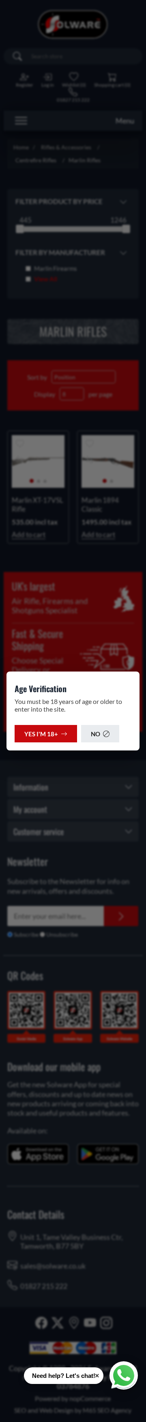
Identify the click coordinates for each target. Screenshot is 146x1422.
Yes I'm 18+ (41, 734)
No (95, 734)
